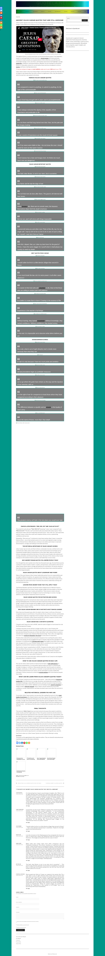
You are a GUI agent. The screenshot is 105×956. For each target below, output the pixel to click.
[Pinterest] (24, 743)
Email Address (19, 902)
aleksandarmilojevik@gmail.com (24, 775)
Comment (18, 912)
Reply (29, 805)
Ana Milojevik (18, 938)
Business (35, 11)
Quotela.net (52, 3)
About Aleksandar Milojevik (21, 936)
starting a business (56, 684)
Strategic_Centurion (20, 874)
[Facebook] (17, 743)
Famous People (22, 776)
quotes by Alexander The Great (32, 635)
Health (42, 11)
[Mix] (1, 22)
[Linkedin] (22, 743)
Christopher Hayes (20, 809)
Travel (49, 11)
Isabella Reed (18, 843)
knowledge (41, 321)
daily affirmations (53, 663)
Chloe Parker (18, 826)
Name (17, 897)
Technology (58, 11)
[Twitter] (20, 743)
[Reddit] (1, 13)
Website (17, 907)
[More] (29, 743)
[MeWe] (1, 20)
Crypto (72, 11)
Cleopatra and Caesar (38, 641)
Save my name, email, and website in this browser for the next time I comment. (28, 921)
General (28, 11)
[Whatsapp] (27, 743)
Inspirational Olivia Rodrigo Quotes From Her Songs (29, 783)
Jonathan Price (19, 792)
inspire (18, 67)
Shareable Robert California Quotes (54, 783)
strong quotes (44, 58)
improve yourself (29, 686)
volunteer (42, 288)
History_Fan (18, 864)
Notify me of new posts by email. (21, 927)
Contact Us (18, 940)
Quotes (79, 11)
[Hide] (0, 29)
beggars (24, 206)
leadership (19, 63)
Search (68, 18)
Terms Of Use (18, 943)
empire (48, 407)
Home (21, 11)
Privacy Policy (18, 941)
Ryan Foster (18, 834)
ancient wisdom (43, 672)
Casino (65, 11)
